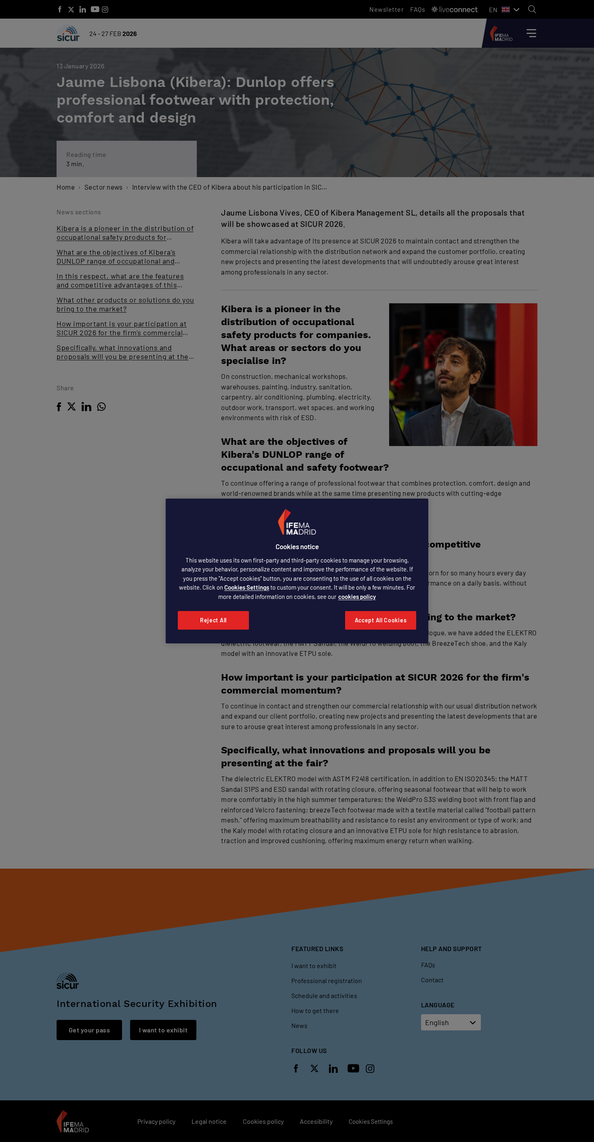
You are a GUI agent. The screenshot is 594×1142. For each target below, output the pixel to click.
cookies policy (357, 596)
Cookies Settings (246, 587)
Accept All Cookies (381, 620)
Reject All (213, 620)
